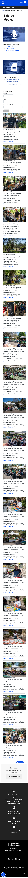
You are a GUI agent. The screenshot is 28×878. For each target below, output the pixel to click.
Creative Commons (19, 868)
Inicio (3, 10)
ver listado (14, 832)
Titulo (4, 99)
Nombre (5, 93)
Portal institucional (8, 7)
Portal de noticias (10, 47)
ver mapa (14, 823)
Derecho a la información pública (14, 84)
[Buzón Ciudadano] (14, 776)
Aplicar (6, 111)
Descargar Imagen (8, 141)
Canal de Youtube (10, 48)
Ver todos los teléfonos (14, 803)
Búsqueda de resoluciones (12, 81)
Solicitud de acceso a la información (15, 83)
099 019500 (14, 813)
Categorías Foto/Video (9, 104)
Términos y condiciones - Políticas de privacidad (14, 873)
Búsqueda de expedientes (12, 79)
